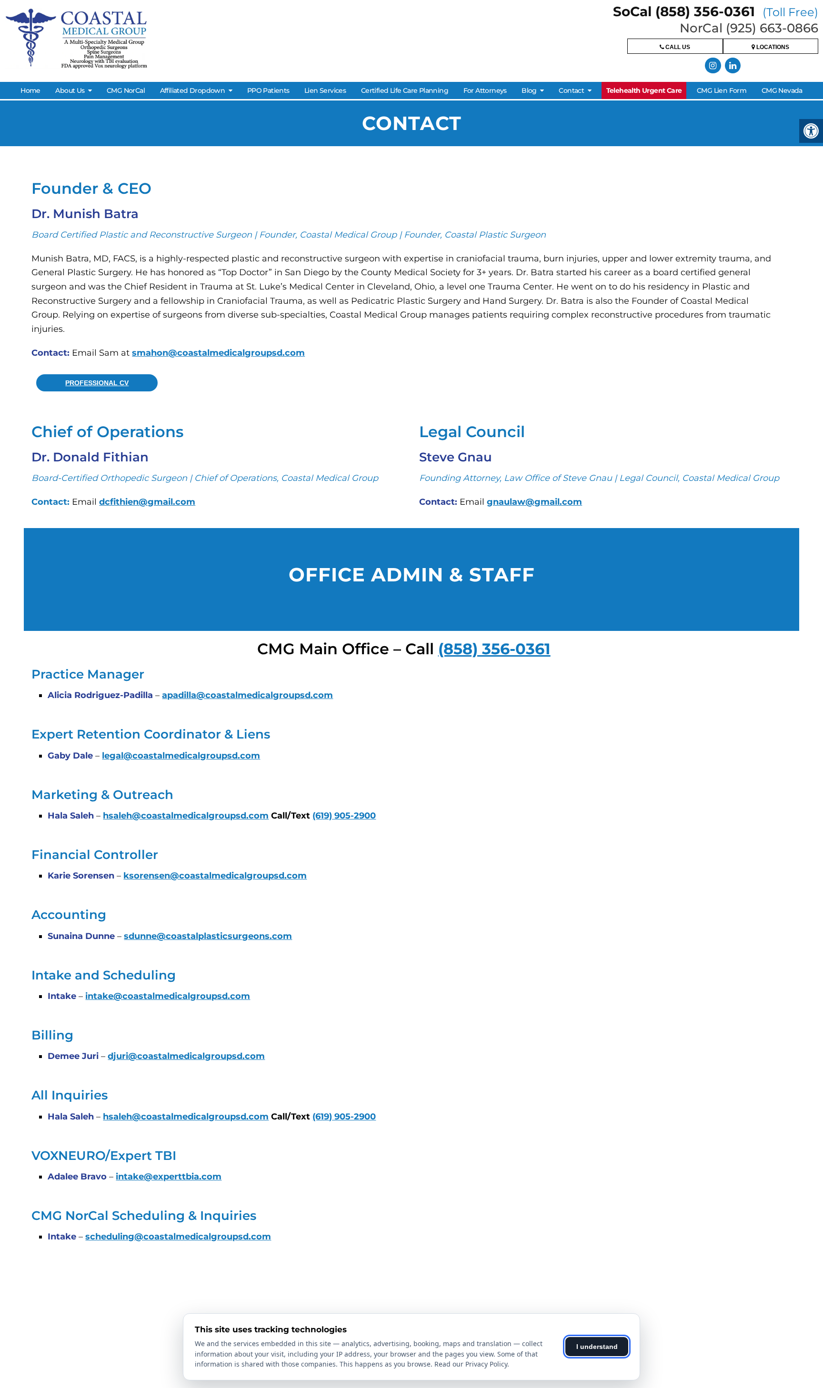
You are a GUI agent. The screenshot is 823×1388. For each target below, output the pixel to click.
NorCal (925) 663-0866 (749, 28)
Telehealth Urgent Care (644, 90)
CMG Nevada (782, 90)
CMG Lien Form (721, 90)
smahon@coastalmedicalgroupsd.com (218, 353)
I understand (597, 1346)
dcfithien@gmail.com (147, 502)
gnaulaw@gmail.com (534, 502)
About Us (69, 90)
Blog (529, 90)
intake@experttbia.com (168, 1176)
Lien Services (325, 90)
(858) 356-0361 (494, 648)
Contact (571, 90)
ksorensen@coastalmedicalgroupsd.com (215, 875)
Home (30, 90)
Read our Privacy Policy (470, 1363)
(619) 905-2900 (344, 815)
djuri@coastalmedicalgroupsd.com (186, 1056)
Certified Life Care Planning (404, 90)
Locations (772, 47)
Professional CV (97, 383)
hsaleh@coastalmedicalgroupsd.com (186, 815)
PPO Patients (268, 90)
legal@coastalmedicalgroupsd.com (181, 755)
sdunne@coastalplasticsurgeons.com (208, 936)
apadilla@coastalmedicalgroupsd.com (247, 695)
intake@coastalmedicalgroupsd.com (167, 996)
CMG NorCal (126, 90)
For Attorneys (485, 90)
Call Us (677, 47)
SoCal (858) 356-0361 (715, 11)
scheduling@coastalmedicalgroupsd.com (178, 1236)
